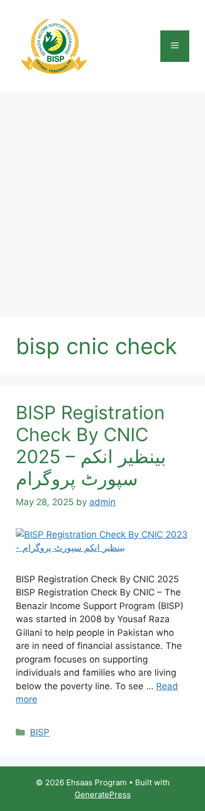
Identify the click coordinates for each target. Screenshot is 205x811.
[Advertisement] (102, 199)
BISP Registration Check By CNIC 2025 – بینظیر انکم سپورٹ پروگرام (91, 445)
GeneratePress (103, 794)
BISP (39, 732)
